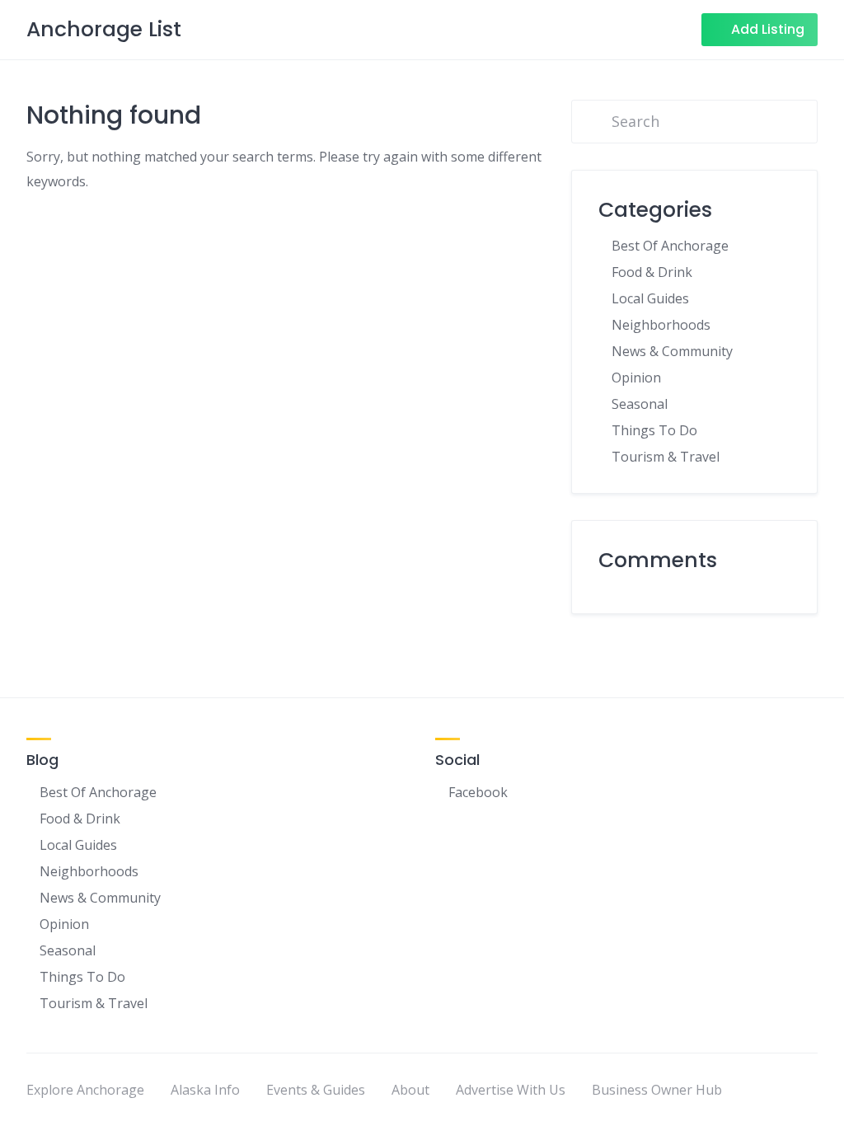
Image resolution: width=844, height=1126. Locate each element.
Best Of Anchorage (670, 246)
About (410, 1090)
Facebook (478, 792)
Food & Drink (652, 272)
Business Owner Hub (657, 1090)
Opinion (636, 377)
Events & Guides (315, 1090)
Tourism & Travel (666, 457)
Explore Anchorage (85, 1090)
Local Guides (650, 298)
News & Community (672, 351)
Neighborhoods (661, 325)
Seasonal (640, 404)
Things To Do (654, 430)
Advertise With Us (510, 1090)
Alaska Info (205, 1090)
